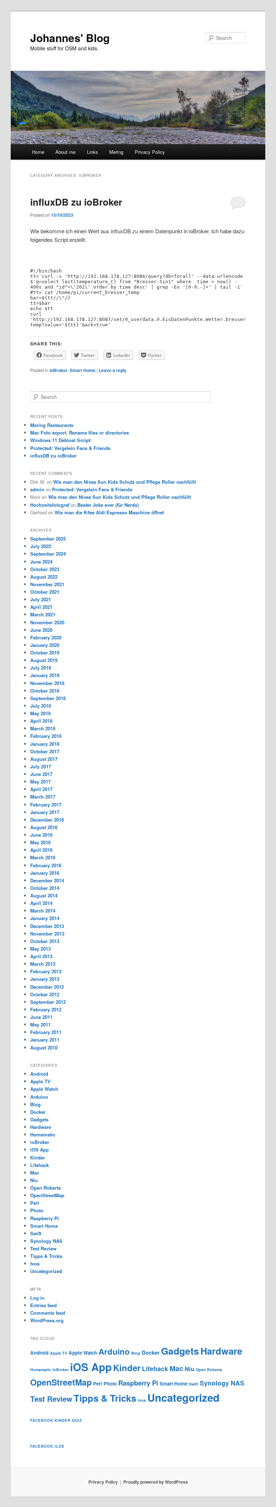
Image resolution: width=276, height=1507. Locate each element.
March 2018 (42, 728)
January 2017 (44, 812)
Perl (34, 1202)
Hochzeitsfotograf (49, 504)
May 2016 (40, 842)
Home (38, 151)
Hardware (40, 1127)
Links (92, 151)
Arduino (39, 1096)
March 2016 (42, 857)
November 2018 (47, 683)
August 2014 (44, 895)
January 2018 (44, 743)
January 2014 (44, 918)
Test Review (43, 1248)
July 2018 (40, 705)
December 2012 (47, 986)
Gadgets (39, 1119)
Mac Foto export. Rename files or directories (79, 432)
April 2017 (41, 789)
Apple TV (40, 1081)
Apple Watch (44, 1088)
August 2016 (44, 827)
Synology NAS (46, 1240)
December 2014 (47, 880)
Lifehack (39, 1165)
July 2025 (40, 546)
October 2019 (44, 652)
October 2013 (44, 941)
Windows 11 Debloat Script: (61, 440)
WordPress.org (47, 1320)
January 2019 (44, 675)
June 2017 (41, 774)
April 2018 (41, 720)
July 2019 (40, 667)
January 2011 (44, 1039)
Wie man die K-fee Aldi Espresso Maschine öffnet (109, 512)
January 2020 (44, 645)
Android (39, 1073)
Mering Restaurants (51, 425)
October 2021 (44, 591)
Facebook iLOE (47, 1446)
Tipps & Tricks (46, 1256)
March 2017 (42, 796)
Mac (34, 1172)
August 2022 (44, 576)
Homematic (42, 1134)
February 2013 (45, 971)
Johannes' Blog (70, 37)
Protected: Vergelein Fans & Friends (70, 448)
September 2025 (48, 538)
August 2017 (44, 758)
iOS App (39, 1149)
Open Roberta (45, 1187)
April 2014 (41, 903)
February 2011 (45, 1032)
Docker (38, 1111)
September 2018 (48, 698)
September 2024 (48, 553)
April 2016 (41, 849)
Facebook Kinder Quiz (56, 1420)
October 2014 (44, 888)
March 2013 (42, 963)
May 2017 (40, 781)
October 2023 (44, 569)
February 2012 (45, 1009)
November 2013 (47, 933)
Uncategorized (46, 1271)
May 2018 (40, 713)
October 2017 (44, 751)
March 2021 (42, 614)
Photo (36, 1210)
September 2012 (48, 1001)
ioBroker (59, 370)
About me (65, 151)
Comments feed (47, 1312)
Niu (34, 1180)
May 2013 (40, 948)
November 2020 (47, 622)
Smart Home (83, 370)
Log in (37, 1297)
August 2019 (44, 660)
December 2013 (47, 926)
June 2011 (41, 1017)
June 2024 (41, 561)
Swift (35, 1233)
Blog (35, 1104)
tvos (35, 1263)
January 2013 (44, 978)
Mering (116, 151)
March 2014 (42, 910)
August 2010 (44, 1047)
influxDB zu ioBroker (76, 201)
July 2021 (40, 599)
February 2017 (45, 804)
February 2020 (45, 637)
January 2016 (44, 872)
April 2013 (41, 956)
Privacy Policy (150, 151)
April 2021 (41, 606)
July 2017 (40, 766)
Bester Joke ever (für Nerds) (108, 504)
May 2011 (40, 1024)
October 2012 (44, 994)
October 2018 (44, 690)
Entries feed (43, 1305)
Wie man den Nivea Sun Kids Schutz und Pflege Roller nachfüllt (124, 481)
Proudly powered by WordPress (155, 1482)
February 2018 (45, 735)
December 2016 (47, 819)
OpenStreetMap (47, 1195)
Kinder (37, 1157)
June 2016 (41, 834)
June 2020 (41, 629)
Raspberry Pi (44, 1218)
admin (37, 489)
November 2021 (47, 584)
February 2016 (45, 865)
